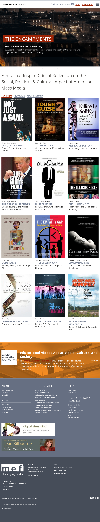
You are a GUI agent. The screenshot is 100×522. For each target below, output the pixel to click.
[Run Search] (72, 4)
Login (77, 4)
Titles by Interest (7, 410)
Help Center (72, 390)
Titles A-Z (4, 412)
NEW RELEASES (19, 96)
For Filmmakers (73, 417)
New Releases (6, 407)
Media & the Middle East (43, 408)
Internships (5, 395)
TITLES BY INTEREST (35, 96)
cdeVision (8, 508)
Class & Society (40, 400)
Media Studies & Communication (46, 395)
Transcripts (72, 407)
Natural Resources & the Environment (48, 410)
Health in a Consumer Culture (45, 397)
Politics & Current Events (43, 405)
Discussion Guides (74, 405)
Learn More (94, 361)
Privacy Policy (14, 498)
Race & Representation (42, 392)
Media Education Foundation (38, 360)
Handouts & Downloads (76, 410)
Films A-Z (34, 498)
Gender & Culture (40, 390)
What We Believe (7, 390)
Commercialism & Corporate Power (47, 403)
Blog (69, 415)
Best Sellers (5, 404)
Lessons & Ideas (73, 412)
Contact (22, 498)
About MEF (5, 498)
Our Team (4, 392)
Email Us (6, 489)
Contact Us (72, 392)
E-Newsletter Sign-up (61, 473)
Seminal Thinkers (41, 413)
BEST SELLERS (6, 96)
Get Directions (33, 475)
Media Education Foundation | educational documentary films (15, 4)
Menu (97, 4)
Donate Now (87, 4)
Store (28, 498)
